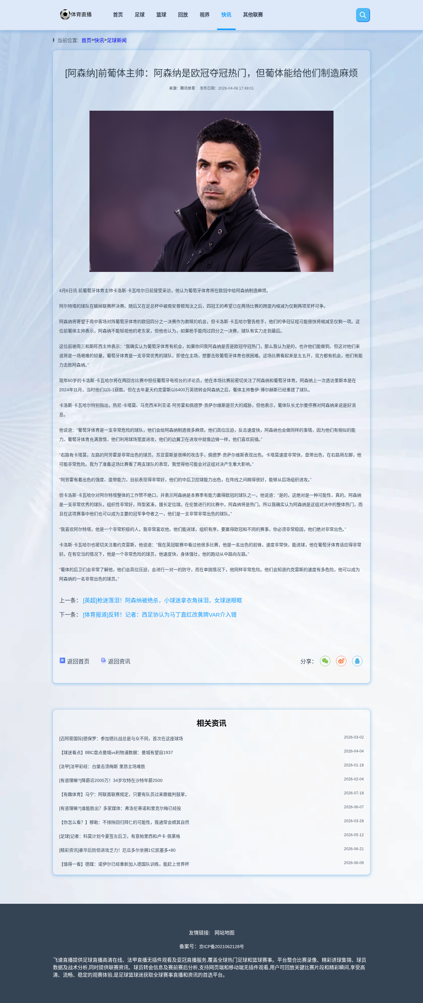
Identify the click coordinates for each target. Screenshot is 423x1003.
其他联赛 (253, 14)
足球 (140, 14)
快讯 (226, 14)
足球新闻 (117, 40)
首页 (118, 14)
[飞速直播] (80, 19)
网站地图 (224, 932)
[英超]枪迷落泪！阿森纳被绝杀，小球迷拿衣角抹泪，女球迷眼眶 (162, 600)
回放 (183, 14)
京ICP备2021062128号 (221, 946)
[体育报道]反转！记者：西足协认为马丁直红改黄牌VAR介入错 (160, 615)
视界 (205, 14)
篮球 (161, 14)
